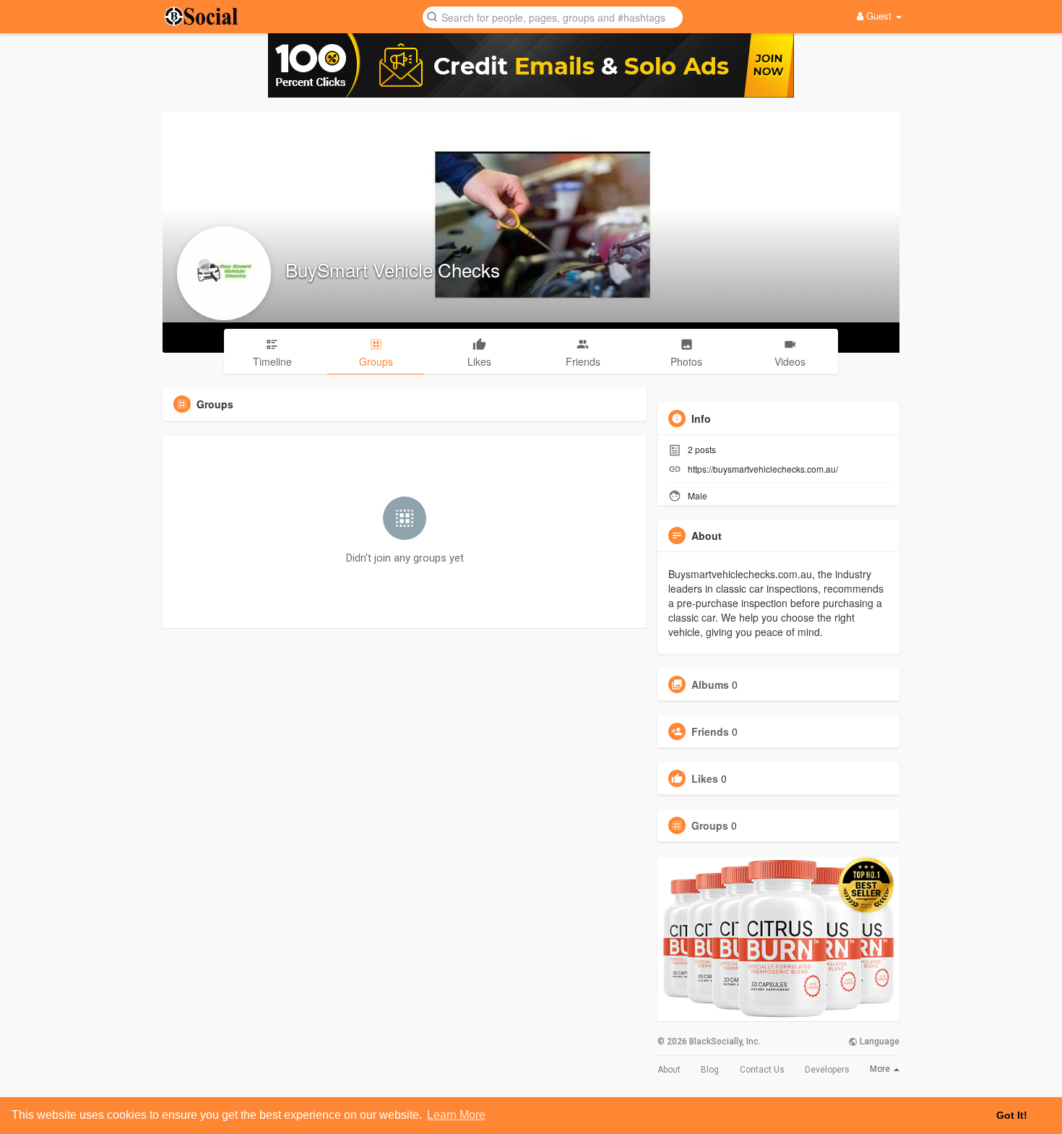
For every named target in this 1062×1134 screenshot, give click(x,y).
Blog (710, 1069)
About (669, 1069)
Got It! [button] (1011, 1115)
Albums (710, 684)
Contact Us (762, 1069)
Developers (827, 1069)
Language (878, 1041)
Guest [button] (878, 15)
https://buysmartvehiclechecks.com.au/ (763, 469)
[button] (553, 16)
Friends (710, 731)
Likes (704, 778)
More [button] (881, 1069)
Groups (709, 825)
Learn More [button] (456, 1115)
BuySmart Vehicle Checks (392, 269)
